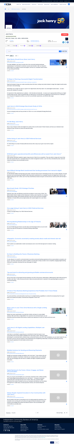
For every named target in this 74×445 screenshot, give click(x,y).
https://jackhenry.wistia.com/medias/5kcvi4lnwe (15, 397)
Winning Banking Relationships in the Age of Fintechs (24, 221)
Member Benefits (24, 427)
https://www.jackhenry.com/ (35, 41)
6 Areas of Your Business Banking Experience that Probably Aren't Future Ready (32, 291)
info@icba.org (6, 429)
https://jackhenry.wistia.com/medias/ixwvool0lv (15, 62)
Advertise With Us (24, 429)
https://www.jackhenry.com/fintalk (13, 124)
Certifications (58, 426)
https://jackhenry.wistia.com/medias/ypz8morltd (15, 332)
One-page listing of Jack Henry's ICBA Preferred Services (25, 208)
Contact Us (6, 424)
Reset (63, 51)
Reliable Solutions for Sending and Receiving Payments (24, 350)
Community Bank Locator (43, 429)
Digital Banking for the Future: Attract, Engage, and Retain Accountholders (25, 370)
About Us (19, 4)
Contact (65, 34)
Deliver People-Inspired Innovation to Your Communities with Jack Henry (26, 393)
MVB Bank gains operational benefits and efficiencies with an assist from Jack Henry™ (34, 154)
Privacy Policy (43, 437)
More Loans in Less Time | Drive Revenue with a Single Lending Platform (27, 308)
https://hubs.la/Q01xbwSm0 (12, 224)
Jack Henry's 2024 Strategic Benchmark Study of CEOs (24, 106)
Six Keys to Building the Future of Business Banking (23, 254)
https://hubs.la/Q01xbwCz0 (12, 257)
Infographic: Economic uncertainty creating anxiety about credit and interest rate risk (34, 238)
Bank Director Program (60, 429)
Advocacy (34, 4)
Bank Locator (63, 4)
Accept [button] (52, 442)
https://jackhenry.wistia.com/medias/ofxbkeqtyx (15, 312)
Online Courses (58, 427)
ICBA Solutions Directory (47, 1)
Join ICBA (61, 1)
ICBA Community (54, 4)
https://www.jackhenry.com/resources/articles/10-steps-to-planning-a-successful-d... (22, 82)
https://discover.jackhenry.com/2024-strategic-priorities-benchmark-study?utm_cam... (22, 109)
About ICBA (23, 424)
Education (40, 4)
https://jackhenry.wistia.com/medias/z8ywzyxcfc (15, 353)
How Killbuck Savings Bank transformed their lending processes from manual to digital (34, 170)
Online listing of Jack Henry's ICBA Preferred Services (24, 138)
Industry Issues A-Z (42, 426)
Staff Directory (23, 426)
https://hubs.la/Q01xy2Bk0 (11, 241)
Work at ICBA (23, 430)
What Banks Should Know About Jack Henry (21, 59)
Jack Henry (12, 70)
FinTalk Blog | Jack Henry (15, 121)
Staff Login (55, 1)
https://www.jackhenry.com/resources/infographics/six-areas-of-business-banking (21, 293)
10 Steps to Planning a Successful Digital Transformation (25, 79)
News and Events (26, 4)
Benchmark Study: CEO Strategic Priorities (20, 188)
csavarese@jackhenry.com (35, 40)
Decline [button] (57, 442)
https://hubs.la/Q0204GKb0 (12, 141)
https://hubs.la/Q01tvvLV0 (11, 275)
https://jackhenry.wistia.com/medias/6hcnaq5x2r (15, 374)
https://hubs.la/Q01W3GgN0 (12, 191)
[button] (19, 4)
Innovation (46, 4)
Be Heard (40, 427)
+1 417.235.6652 (11, 40)
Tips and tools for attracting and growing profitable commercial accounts (30, 272)
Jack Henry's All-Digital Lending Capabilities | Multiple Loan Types (26, 328)
